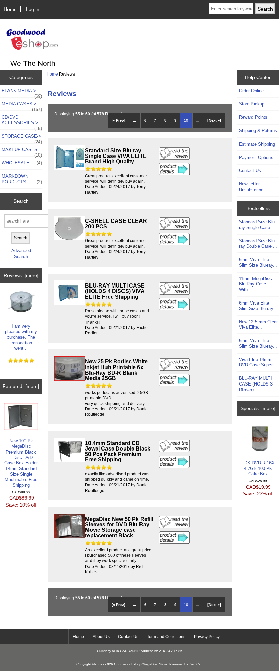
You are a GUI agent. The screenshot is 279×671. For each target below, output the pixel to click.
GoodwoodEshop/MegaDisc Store (140, 664)
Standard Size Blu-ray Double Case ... (258, 243)
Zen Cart (196, 664)
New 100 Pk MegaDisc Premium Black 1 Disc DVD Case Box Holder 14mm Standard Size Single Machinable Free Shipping (21, 463)
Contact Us (250, 170)
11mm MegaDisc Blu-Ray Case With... (255, 284)
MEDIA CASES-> (22, 105)
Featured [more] (21, 386)
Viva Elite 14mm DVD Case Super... (257, 362)
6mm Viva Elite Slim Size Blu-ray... (258, 262)
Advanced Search (21, 253)
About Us (101, 636)
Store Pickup (251, 104)
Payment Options (256, 157)
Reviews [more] (21, 275)
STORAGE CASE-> (22, 138)
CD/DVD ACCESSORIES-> (22, 122)
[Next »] (214, 120)
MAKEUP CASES (22, 151)
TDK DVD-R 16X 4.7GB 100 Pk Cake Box (258, 468)
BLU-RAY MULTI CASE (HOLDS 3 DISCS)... (256, 384)
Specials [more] (258, 408)
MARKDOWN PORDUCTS (22, 179)
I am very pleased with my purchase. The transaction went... (21, 337)
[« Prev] (118, 120)
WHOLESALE (22, 162)
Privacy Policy (207, 636)
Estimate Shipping (257, 144)
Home (10, 9)
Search (21, 201)
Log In (32, 9)
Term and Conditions (166, 636)
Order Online (251, 90)
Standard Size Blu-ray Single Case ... (257, 224)
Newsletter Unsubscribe (251, 186)
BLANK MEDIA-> (22, 92)
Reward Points (253, 117)
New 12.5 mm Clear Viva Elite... (258, 324)
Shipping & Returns (258, 130)
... (134, 120)
